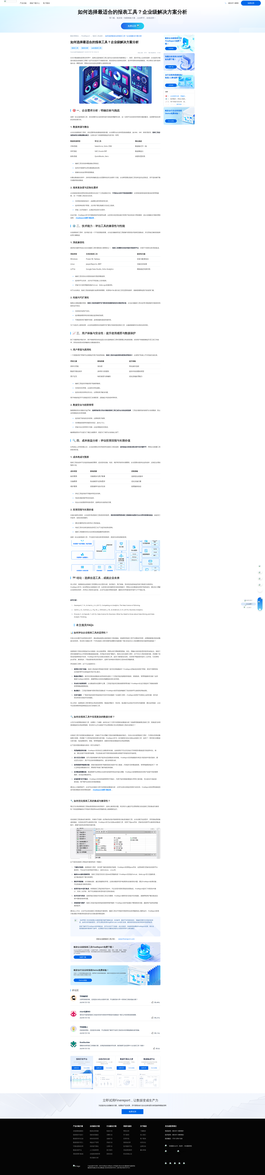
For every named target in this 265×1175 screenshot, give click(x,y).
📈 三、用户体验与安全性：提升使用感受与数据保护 (176, 102)
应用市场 (126, 1138)
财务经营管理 (94, 1138)
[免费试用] (115, 555)
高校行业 (109, 1142)
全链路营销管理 (95, 1154)
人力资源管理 (94, 1150)
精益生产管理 (94, 1142)
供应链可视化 (94, 1146)
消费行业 (109, 1135)
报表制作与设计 (78, 1135)
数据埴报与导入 (78, 1142)
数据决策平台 (77, 1150)
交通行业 (109, 1146)
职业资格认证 (127, 1154)
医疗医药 (109, 1150)
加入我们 (143, 1135)
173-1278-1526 (177, 1138)
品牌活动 (143, 1146)
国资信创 (109, 1154)
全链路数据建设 (78, 1131)
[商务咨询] (260, 604)
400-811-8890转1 (178, 1131)
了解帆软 (143, 1131)
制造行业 (109, 1131)
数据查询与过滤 (78, 1138)
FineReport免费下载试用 (84, 218)
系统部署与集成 (78, 1154)
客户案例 (143, 1138)
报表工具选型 (98, 36)
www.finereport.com (126, 939)
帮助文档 (126, 1131)
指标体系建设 (94, 1135)
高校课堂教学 (127, 1150)
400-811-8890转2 (178, 1135)
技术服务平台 (127, 1146)
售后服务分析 (94, 1158)
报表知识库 (127, 1142)
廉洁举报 (143, 1150)
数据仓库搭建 (94, 1131)
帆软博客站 (74, 36)
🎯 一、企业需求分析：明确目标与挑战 (176, 96)
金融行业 (109, 1138)
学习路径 (126, 1135)
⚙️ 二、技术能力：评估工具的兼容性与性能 (176, 99)
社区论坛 (143, 1142)
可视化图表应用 (78, 1146)
